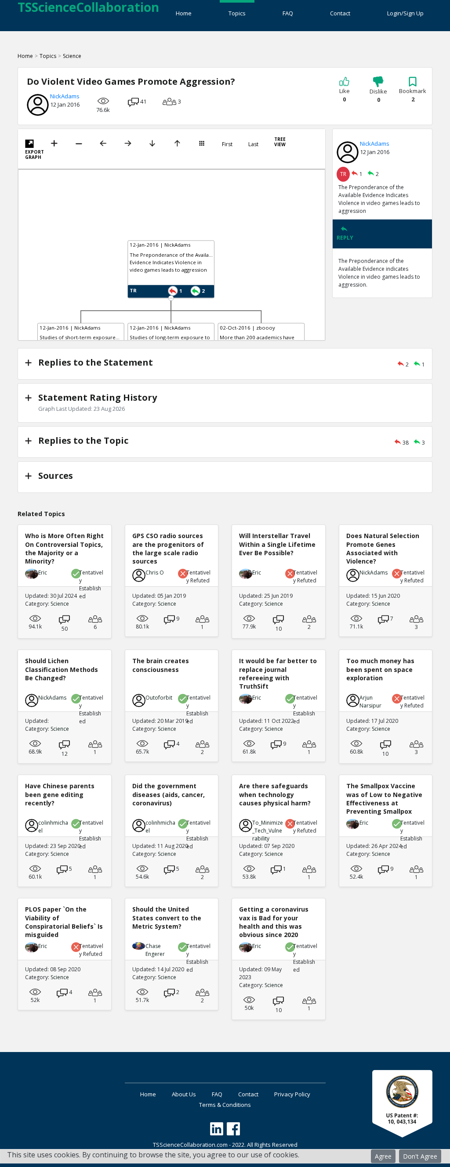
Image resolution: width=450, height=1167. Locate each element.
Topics (237, 13)
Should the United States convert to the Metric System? (166, 917)
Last (253, 144)
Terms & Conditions (225, 1105)
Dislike (378, 95)
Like (344, 95)
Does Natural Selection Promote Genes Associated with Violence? (382, 548)
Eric (42, 572)
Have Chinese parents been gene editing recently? (59, 794)
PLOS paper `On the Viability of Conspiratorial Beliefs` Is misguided (64, 922)
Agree (383, 1156)
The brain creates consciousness (160, 665)
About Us (184, 1094)
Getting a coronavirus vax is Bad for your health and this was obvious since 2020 (273, 922)
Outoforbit (158, 697)
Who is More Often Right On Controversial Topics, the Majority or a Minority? (64, 548)
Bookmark (412, 95)
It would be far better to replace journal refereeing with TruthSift (278, 673)
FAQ (288, 13)
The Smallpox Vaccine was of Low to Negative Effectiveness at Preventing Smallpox (384, 798)
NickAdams (65, 96)
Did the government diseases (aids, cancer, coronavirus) (168, 794)
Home (184, 13)
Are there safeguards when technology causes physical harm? (275, 794)
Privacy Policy (292, 1094)
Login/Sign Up (405, 13)
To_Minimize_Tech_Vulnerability (267, 830)
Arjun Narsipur (370, 701)
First (227, 144)
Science (72, 56)
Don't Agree (420, 1156)
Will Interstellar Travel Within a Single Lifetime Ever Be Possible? (277, 544)
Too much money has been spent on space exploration (380, 669)
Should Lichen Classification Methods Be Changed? (61, 669)
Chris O (154, 572)
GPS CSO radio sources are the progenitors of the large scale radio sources (168, 548)
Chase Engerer (155, 950)
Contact (340, 13)
